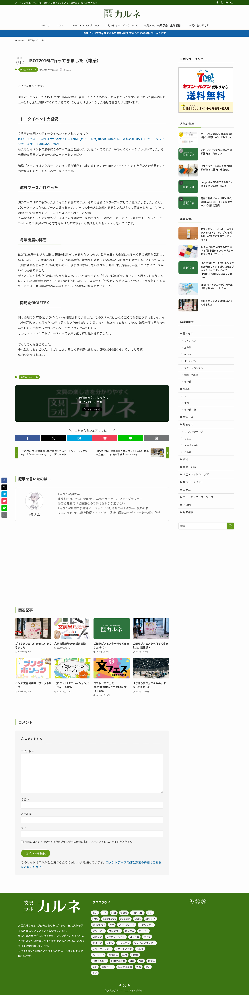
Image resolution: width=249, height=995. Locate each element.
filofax (123, 912)
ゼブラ (147, 937)
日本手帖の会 (99, 961)
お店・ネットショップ (196, 474)
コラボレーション (115, 937)
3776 (104, 912)
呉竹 (124, 955)
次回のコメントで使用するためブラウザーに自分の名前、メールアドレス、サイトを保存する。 (80, 841)
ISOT (150, 912)
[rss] (226, 3)
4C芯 (95, 912)
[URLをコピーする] (156, 438)
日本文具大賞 (118, 961)
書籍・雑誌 (189, 467)
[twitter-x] (222, 3)
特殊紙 (151, 961)
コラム (187, 489)
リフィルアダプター (144, 943)
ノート (187, 396)
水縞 (141, 961)
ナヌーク (97, 943)
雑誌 (94, 973)
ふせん (187, 438)
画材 (185, 459)
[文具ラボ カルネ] (124, 13)
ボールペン (190, 361)
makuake (125, 919)
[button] (27, 438)
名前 (25, 799)
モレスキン (124, 943)
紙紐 (94, 967)
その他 (187, 381)
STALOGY (150, 919)
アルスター (98, 931)
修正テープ (98, 955)
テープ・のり (191, 445)
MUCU (138, 919)
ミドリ (109, 943)
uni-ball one (98, 925)
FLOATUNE (137, 912)
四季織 (135, 955)
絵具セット (107, 967)
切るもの (188, 417)
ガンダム (129, 931)
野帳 (138, 967)
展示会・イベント (28, 69)
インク (187, 354)
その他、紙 (190, 409)
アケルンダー (146, 925)
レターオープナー (101, 949)
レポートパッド (124, 949)
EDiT (113, 912)
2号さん (34, 515)
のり (111, 925)
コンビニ (134, 937)
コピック (97, 937)
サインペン (190, 340)
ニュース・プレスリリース (198, 497)
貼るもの (188, 424)
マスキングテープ (193, 431)
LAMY (95, 919)
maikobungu (109, 919)
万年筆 (187, 347)
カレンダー (114, 931)
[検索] (231, 3)
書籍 (132, 961)
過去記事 (188, 512)
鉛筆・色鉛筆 (191, 374)
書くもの (188, 333)
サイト (25, 828)
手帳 (186, 403)
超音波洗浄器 (125, 967)
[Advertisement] (92, 564)
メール (26, 813)
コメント (27, 751)
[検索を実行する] (230, 526)
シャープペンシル (193, 368)
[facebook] (217, 3)
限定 (147, 967)
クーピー (143, 931)
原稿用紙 (113, 955)
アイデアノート (126, 925)
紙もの (187, 388)
